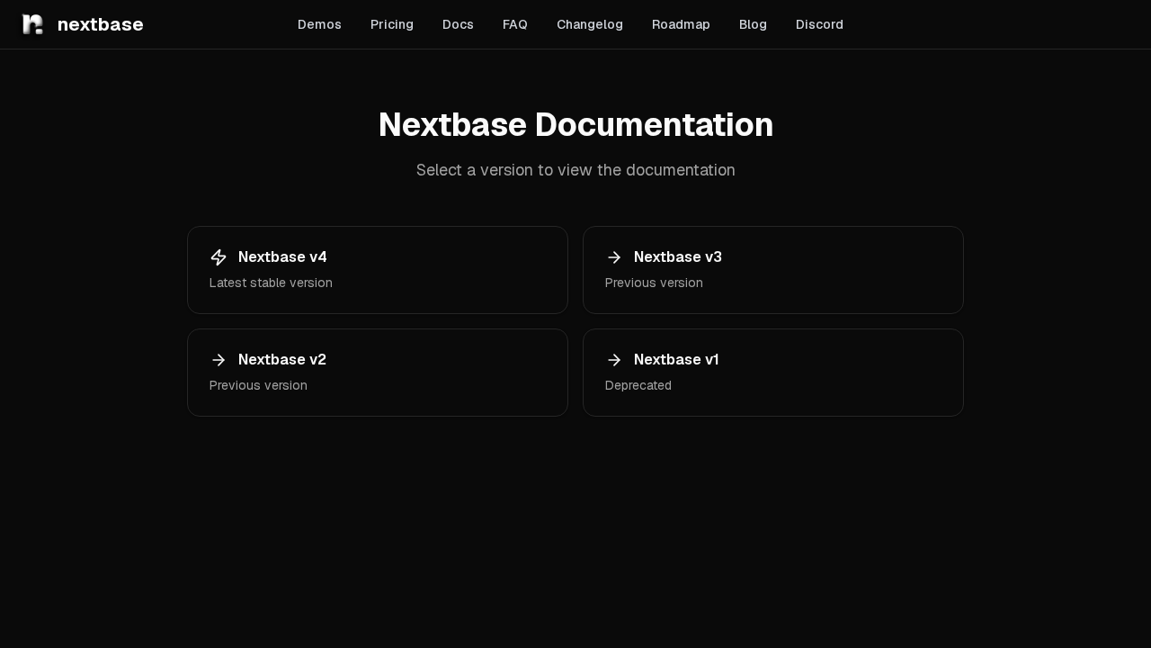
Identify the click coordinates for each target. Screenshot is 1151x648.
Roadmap (681, 24)
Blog (753, 24)
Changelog (590, 24)
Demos (320, 24)
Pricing (392, 24)
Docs (458, 24)
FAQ (515, 24)
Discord (819, 24)
